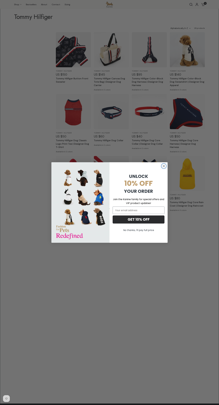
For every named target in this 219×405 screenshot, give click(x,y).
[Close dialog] (163, 166)
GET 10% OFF (139, 219)
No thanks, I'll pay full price (138, 230)
